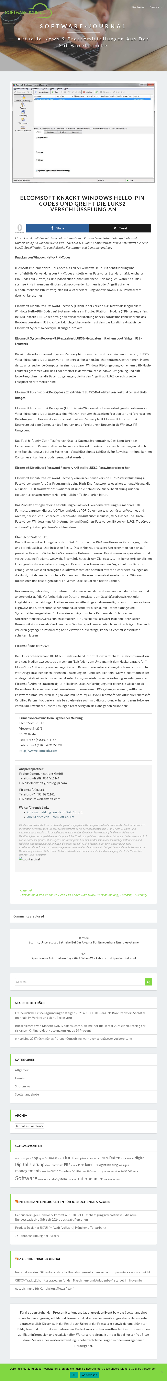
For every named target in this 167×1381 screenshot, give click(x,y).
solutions (43, 1179)
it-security (140, 895)
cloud (69, 1157)
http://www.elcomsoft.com (38, 751)
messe (43, 1171)
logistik (103, 1165)
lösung (113, 1165)
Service (155, 7)
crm (99, 1158)
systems (71, 1179)
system (61, 1179)
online (76, 1171)
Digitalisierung (30, 1164)
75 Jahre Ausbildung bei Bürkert (37, 1236)
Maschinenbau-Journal (39, 1259)
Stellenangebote (27, 1094)
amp (18, 1158)
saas (83, 1171)
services (126, 1171)
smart (136, 1171)
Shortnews (22, 1086)
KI (83, 1165)
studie (52, 1179)
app (35, 1157)
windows (117, 1179)
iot (80, 1165)
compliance (81, 1158)
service (115, 1171)
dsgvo (48, 1165)
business (51, 1158)
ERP (67, 1164)
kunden (91, 1164)
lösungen (124, 1165)
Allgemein (26, 890)
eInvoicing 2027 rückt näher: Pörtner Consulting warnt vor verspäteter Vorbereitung (73, 1038)
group (74, 1165)
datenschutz (127, 1158)
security (97, 1171)
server (107, 1171)
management (27, 1171)
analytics (26, 1158)
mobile (66, 1171)
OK (74, 1375)
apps (41, 1158)
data (105, 1158)
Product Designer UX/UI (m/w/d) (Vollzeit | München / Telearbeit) (60, 1227)
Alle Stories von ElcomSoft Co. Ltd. (51, 817)
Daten (114, 1158)
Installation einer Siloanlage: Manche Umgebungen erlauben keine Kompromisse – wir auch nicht (83, 1272)
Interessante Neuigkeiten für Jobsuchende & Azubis (64, 1202)
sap (89, 1171)
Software (26, 1178)
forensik (126, 895)
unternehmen (90, 1178)
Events (20, 1078)
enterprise (57, 1165)
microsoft (54, 1171)
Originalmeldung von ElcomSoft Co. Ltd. (55, 812)
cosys (92, 1158)
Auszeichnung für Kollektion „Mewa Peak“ (44, 1288)
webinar (108, 1179)
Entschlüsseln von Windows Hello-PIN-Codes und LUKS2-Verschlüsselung (69, 895)
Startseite (138, 7)
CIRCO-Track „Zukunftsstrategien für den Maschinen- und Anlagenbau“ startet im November (79, 1280)
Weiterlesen (89, 1375)
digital (140, 1157)
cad (60, 1158)
